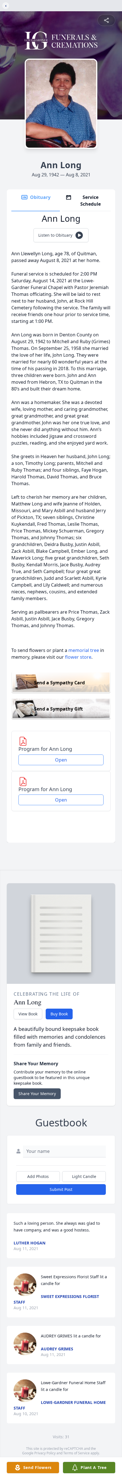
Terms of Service (76, 1453)
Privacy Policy (45, 1453)
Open (61, 760)
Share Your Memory (37, 1093)
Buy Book (59, 1014)
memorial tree (83, 650)
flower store (78, 657)
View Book (27, 1014)
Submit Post (61, 1189)
